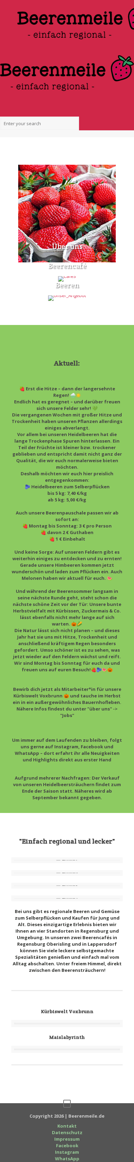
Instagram (67, 1152)
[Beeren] (67, 298)
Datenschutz (67, 1132)
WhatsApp (67, 1158)
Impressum (67, 1139)
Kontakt (67, 1126)
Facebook (67, 1145)
